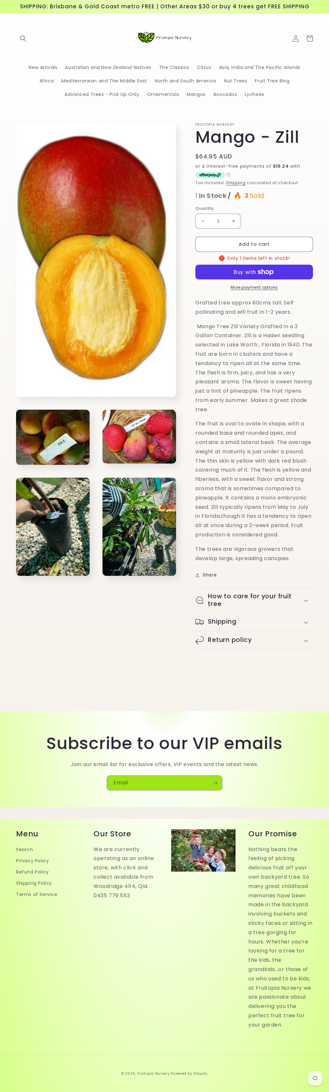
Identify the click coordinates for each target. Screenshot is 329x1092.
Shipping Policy (34, 883)
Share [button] (210, 575)
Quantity (204, 208)
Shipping (236, 182)
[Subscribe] (215, 782)
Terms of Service (37, 894)
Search (24, 849)
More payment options (254, 287)
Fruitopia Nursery (153, 1073)
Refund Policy (32, 872)
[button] (23, 38)
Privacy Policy (32, 860)
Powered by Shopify (189, 1073)
